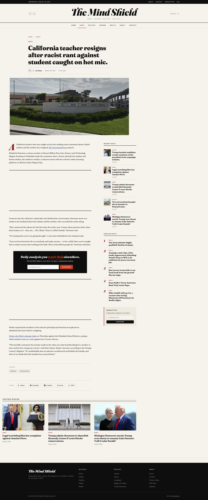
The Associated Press (58, 147)
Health (113, 25)
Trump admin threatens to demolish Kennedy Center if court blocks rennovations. (123, 188)
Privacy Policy (154, 480)
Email (61, 385)
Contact (159, 2)
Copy (73, 385)
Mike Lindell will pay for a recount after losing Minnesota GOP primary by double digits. (121, 296)
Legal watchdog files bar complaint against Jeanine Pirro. (123, 172)
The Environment (120, 486)
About (150, 2)
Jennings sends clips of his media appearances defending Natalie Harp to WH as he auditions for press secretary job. (122, 258)
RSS (178, 2)
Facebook (35, 385)
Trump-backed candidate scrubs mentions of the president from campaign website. (124, 156)
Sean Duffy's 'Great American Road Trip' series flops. (122, 284)
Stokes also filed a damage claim (23, 336)
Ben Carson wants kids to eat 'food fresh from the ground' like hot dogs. (122, 272)
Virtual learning (24, 371)
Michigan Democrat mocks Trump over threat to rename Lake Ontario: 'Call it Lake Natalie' (124, 220)
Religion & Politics (120, 483)
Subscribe (66, 267)
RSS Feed (152, 483)
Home (73, 25)
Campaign (117, 480)
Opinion (102, 25)
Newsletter (169, 2)
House (116, 477)
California (13, 371)
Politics (91, 25)
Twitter (22, 385)
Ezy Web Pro (176, 496)
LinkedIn (49, 385)
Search (173, 14)
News (82, 25)
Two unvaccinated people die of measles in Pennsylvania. (123, 204)
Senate (116, 474)
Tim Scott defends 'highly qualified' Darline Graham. (121, 243)
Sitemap (152, 486)
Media (81, 486)
